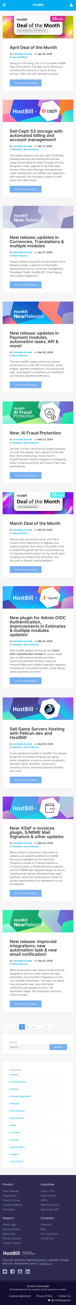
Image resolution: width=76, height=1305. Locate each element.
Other (13, 1125)
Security (15, 1139)
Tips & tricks (17, 1161)
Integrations (9, 1195)
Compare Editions (13, 1204)
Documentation (11, 1229)
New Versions (17, 1118)
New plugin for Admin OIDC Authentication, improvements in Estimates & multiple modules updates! (38, 626)
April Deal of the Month (33, 47)
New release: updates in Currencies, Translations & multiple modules (37, 241)
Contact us (47, 1238)
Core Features (11, 1190)
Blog (43, 1229)
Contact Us (64, 1295)
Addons (14, 1074)
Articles (14, 1089)
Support (15, 1154)
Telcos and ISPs (50, 1209)
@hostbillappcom (60, 1300)
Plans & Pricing (11, 1200)
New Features (31, 149)
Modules (17, 149)
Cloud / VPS (47, 1190)
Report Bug (9, 1233)
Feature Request (12, 1238)
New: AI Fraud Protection (35, 432)
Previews (15, 1132)
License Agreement (20, 1295)
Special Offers (20, 57)
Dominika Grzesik (22, 53)
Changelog (9, 1209)
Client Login (9, 1224)
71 (46, 1027)
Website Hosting (50, 1204)
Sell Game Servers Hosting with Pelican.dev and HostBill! (37, 733)
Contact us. (45, 1263)
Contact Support (12, 1242)
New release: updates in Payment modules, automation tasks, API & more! (34, 339)
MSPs (44, 1200)
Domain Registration (21, 1096)
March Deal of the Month (35, 523)
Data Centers (48, 1195)
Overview (46, 1224)
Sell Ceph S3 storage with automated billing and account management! (36, 135)
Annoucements (18, 1081)
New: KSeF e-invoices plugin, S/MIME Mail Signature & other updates (37, 832)
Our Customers (49, 1233)
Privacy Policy (44, 1295)
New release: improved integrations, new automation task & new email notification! (33, 948)
